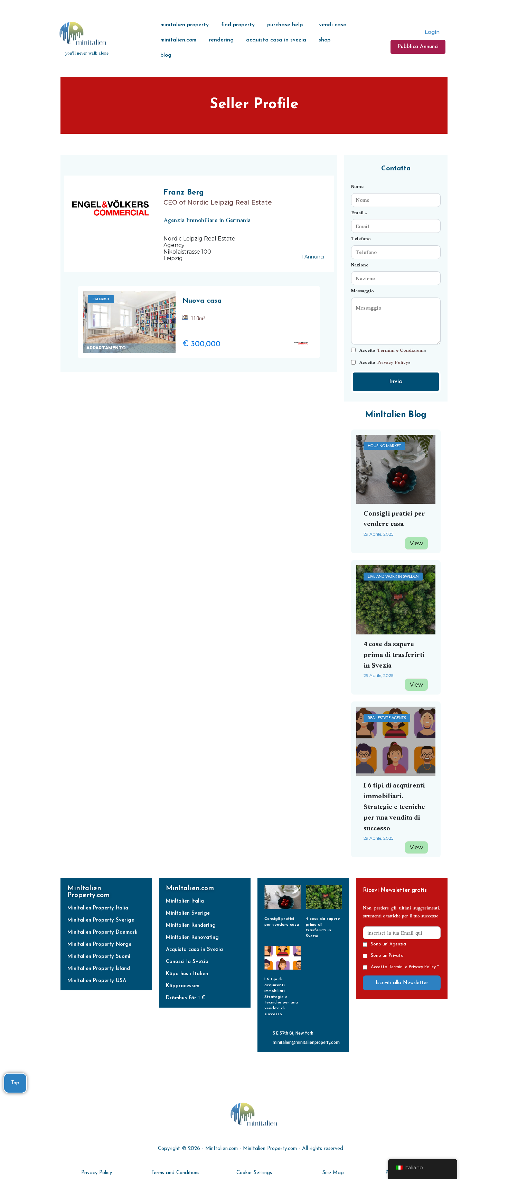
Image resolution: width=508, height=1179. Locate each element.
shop (324, 40)
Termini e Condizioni (400, 350)
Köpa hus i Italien (187, 974)
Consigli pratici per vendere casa (394, 518)
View (416, 543)
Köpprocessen (182, 986)
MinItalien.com (190, 888)
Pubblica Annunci (418, 46)
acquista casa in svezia (276, 40)
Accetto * (392, 350)
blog (165, 55)
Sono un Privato (387, 956)
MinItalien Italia (185, 901)
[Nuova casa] (129, 322)
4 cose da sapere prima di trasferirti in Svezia (394, 654)
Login (431, 32)
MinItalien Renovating (192, 937)
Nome (357, 186)
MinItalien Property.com (88, 892)
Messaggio (362, 291)
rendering (221, 40)
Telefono (361, 239)
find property (238, 25)
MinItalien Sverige (188, 913)
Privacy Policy (392, 362)
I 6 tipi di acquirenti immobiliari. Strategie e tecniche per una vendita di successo (394, 806)
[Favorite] (169, 348)
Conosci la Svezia (187, 961)
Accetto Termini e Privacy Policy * (405, 967)
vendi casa (333, 25)
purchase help (285, 25)
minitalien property (184, 25)
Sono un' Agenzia (388, 944)
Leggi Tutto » (280, 931)
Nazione (359, 265)
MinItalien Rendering (191, 925)
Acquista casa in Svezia (194, 949)
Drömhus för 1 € (185, 998)
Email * (359, 213)
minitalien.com (178, 40)
